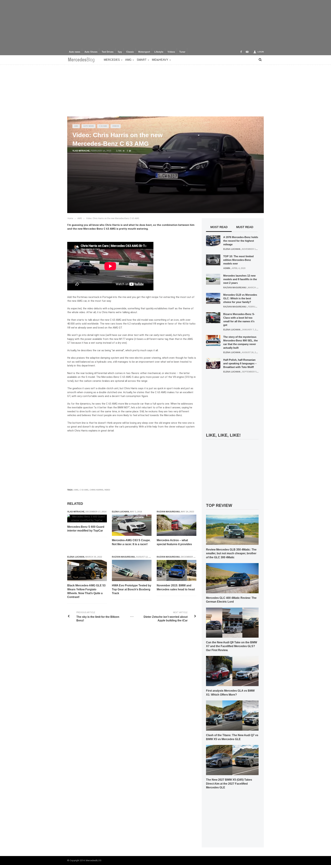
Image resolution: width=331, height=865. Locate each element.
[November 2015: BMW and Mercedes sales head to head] (176, 570)
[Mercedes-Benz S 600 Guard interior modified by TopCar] (87, 518)
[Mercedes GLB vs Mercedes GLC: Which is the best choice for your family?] (213, 298)
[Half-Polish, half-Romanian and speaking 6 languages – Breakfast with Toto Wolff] (213, 363)
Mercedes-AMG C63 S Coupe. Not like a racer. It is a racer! (131, 542)
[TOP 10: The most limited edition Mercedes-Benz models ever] (213, 259)
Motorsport (144, 52)
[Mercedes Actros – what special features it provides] (176, 525)
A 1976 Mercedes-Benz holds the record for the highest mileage (240, 241)
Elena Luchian (120, 511)
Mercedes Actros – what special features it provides (174, 542)
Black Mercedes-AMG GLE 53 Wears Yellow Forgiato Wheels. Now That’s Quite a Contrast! (86, 591)
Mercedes (112, 59)
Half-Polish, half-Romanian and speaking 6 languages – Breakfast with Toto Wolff (240, 363)
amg (76, 490)
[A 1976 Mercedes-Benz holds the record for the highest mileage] (213, 240)
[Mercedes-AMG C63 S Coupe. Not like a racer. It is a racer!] (132, 525)
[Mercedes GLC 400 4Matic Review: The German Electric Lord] (232, 577)
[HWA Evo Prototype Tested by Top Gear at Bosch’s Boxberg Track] (132, 570)
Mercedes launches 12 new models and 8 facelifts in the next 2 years (240, 279)
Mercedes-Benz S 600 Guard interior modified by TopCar (85, 528)
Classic (130, 52)
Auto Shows (90, 52)
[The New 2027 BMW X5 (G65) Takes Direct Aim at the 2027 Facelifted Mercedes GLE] (232, 759)
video (107, 490)
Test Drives (107, 52)
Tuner (182, 52)
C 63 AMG (103, 126)
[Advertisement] (165, 24)
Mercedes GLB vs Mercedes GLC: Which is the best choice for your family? (240, 298)
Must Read (244, 227)
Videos (171, 52)
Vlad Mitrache (81, 151)
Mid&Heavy (160, 59)
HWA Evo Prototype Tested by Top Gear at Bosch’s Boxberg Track (131, 589)
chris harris (96, 490)
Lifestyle (158, 52)
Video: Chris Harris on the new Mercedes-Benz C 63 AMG (112, 218)
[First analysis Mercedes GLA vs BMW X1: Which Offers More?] (232, 670)
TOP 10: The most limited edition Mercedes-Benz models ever (238, 260)
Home (70, 218)
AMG (128, 59)
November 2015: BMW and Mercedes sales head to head (176, 587)
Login (261, 52)
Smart (142, 59)
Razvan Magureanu (168, 511)
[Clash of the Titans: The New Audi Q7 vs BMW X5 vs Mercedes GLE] (232, 715)
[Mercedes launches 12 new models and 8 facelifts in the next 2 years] (213, 279)
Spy (120, 52)
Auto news (74, 52)
